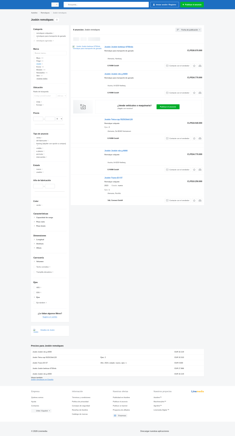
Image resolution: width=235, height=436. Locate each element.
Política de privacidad (80, 402)
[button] (194, 65)
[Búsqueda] (66, 4)
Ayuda (33, 402)
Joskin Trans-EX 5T (113, 178)
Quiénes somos (37, 397)
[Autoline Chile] (39, 5)
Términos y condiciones (81, 397)
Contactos (35, 406)
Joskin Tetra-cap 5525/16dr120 (118, 119)
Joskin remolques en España (42, 379)
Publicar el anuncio (168, 107)
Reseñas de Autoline (80, 410)
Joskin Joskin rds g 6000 (116, 74)
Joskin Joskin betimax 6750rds (118, 47)
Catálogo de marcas (80, 414)
